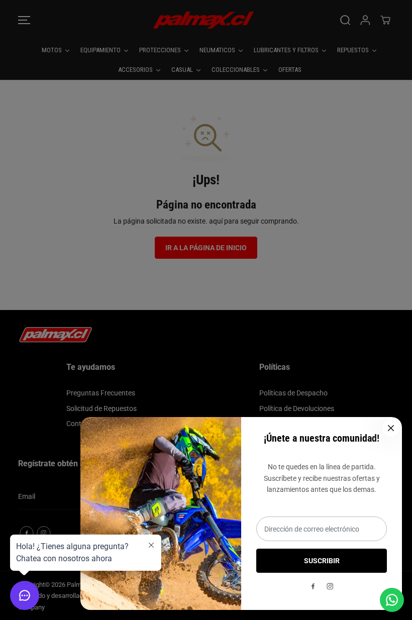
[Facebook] (313, 586)
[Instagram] (330, 586)
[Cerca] (391, 428)
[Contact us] (392, 600)
